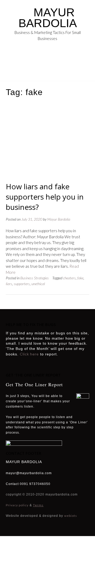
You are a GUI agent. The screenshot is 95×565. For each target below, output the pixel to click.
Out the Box (55, 549)
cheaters (69, 278)
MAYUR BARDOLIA (47, 17)
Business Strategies (34, 278)
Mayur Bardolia (58, 219)
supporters (22, 283)
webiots (70, 516)
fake (80, 278)
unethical (38, 283)
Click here (29, 354)
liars (9, 283)
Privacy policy (17, 505)
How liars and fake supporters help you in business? (45, 196)
